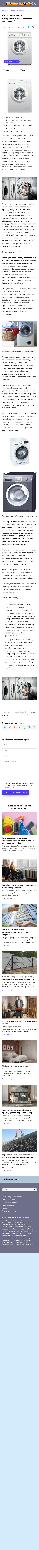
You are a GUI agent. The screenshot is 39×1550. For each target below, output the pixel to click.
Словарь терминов (9, 1202)
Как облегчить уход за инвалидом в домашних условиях (19, 886)
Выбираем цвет (8, 1200)
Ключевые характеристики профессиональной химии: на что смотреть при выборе (18, 840)
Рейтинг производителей (12, 1197)
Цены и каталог (8, 1205)
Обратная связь (11, 1179)
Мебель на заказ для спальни (16, 1066)
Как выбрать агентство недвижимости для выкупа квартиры (15, 932)
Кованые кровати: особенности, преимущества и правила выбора (17, 1111)
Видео (4, 1208)
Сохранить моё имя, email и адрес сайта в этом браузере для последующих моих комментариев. (19, 785)
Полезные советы (11, 61)
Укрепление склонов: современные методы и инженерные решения (19, 1156)
